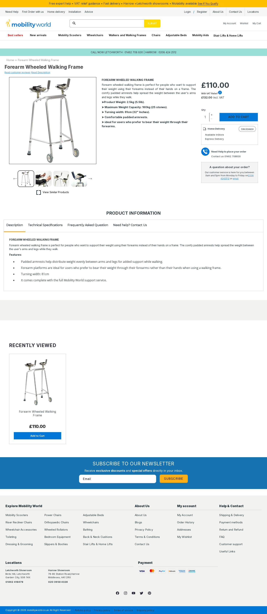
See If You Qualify (208, 3)
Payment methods (231, 522)
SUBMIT (152, 23)
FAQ (221, 537)
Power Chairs (52, 515)
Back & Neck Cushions (97, 537)
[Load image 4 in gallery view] (79, 179)
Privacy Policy (144, 529)
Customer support (230, 544)
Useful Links (227, 551)
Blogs (138, 522)
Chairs (156, 35)
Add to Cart (37, 435)
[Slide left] (13, 179)
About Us (141, 515)
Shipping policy (145, 610)
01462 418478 (14, 581)
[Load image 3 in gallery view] (61, 179)
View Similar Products (56, 192)
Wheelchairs (95, 35)
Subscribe (173, 478)
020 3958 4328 (58, 581)
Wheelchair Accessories (21, 529)
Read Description (40, 72)
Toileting (10, 537)
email (235, 178)
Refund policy (83, 610)
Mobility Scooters (69, 35)
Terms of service (123, 610)
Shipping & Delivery (231, 515)
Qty (203, 109)
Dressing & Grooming (19, 544)
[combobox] (115, 23)
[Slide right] (92, 179)
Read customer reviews (17, 72)
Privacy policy (102, 610)
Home (10, 60)
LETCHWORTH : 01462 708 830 (124, 52)
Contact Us (142, 544)
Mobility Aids (200, 35)
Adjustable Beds (176, 35)
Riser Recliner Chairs (18, 522)
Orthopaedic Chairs (56, 522)
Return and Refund (231, 529)
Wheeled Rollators (56, 529)
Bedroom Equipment (57, 537)
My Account (185, 515)
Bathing (87, 529)
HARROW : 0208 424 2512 (160, 52)
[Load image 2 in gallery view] (43, 179)
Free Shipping (247, 129)
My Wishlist (184, 537)
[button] (12, 12)
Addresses (184, 529)
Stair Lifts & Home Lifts (228, 35)
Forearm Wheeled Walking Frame (37, 413)
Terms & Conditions (147, 537)
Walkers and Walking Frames (127, 35)
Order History (185, 522)
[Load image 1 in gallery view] (26, 179)
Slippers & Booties (56, 544)
